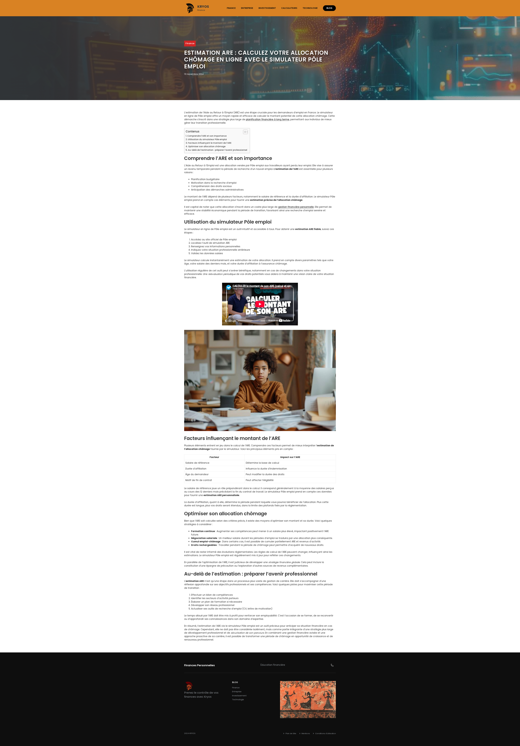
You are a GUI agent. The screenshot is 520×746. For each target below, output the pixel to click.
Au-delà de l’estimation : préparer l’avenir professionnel (217, 150)
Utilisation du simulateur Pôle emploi (207, 139)
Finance (231, 8)
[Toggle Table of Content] (244, 132)
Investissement (267, 8)
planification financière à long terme (267, 119)
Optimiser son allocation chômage (206, 146)
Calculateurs (289, 8)
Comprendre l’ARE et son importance (207, 135)
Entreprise (247, 8)
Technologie (310, 8)
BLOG (329, 8)
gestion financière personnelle (296, 207)
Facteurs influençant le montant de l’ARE (209, 143)
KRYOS (203, 6)
